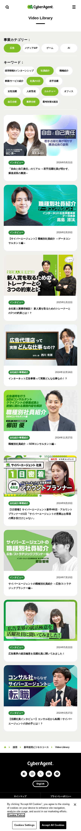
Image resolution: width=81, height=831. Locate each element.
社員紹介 (45, 70)
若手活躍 (53, 81)
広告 (12, 48)
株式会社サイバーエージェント (40, 7)
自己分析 (12, 101)
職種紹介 (64, 70)
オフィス (68, 91)
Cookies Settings (24, 825)
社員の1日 (35, 81)
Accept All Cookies (53, 825)
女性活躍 (12, 91)
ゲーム (50, 48)
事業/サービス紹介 (14, 81)
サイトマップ (20, 796)
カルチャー (50, 91)
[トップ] (5, 747)
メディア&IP (31, 48)
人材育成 (31, 91)
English (40, 784)
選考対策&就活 (50, 101)
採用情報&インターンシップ (19, 70)
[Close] (75, 804)
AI (69, 48)
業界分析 (31, 101)
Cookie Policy (16, 815)
